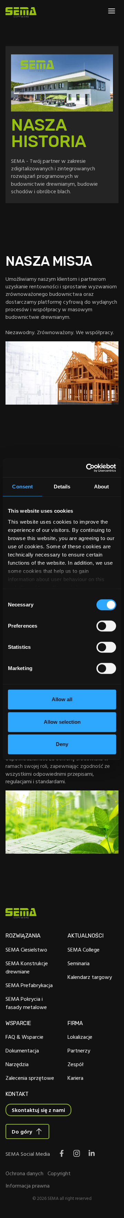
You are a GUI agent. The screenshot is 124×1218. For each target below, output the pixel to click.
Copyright (59, 1173)
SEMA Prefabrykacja (29, 985)
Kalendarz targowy (90, 977)
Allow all (62, 699)
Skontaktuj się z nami (38, 1110)
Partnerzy (79, 1050)
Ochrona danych (24, 1173)
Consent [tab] (22, 486)
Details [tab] (62, 486)
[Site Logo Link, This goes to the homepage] (21, 12)
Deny (62, 744)
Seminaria (79, 963)
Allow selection (62, 722)
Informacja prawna (28, 1185)
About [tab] (101, 486)
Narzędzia (17, 1064)
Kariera (75, 1078)
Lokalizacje (80, 1037)
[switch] (106, 625)
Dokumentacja (22, 1050)
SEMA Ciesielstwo (26, 949)
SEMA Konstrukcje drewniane (27, 967)
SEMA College (84, 949)
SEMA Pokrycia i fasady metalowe (26, 1003)
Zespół (76, 1064)
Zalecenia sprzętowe (30, 1078)
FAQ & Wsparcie (24, 1037)
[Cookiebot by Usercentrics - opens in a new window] (87, 467)
